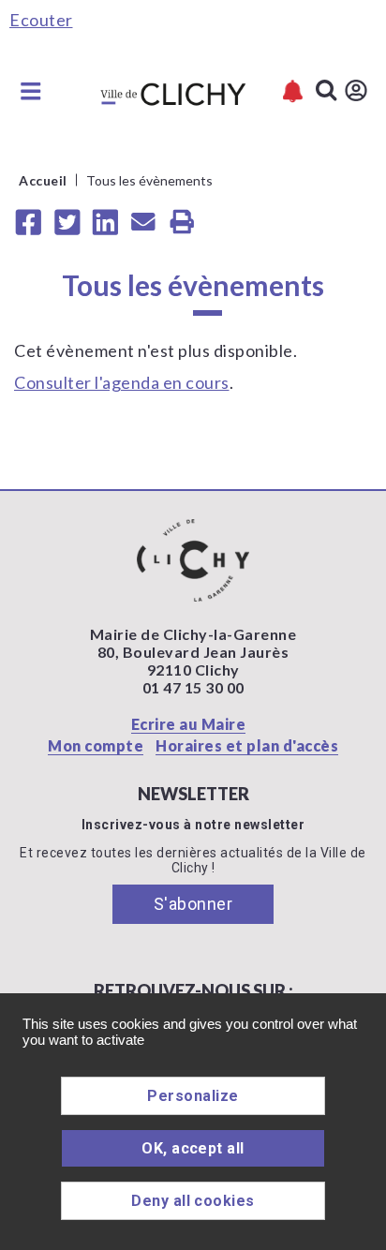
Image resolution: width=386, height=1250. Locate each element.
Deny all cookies (193, 1201)
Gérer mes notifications (293, 91)
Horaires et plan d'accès (247, 745)
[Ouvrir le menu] (31, 91)
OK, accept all (193, 1148)
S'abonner (193, 904)
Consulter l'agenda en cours (122, 382)
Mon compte (95, 745)
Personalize (192, 1096)
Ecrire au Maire (188, 724)
